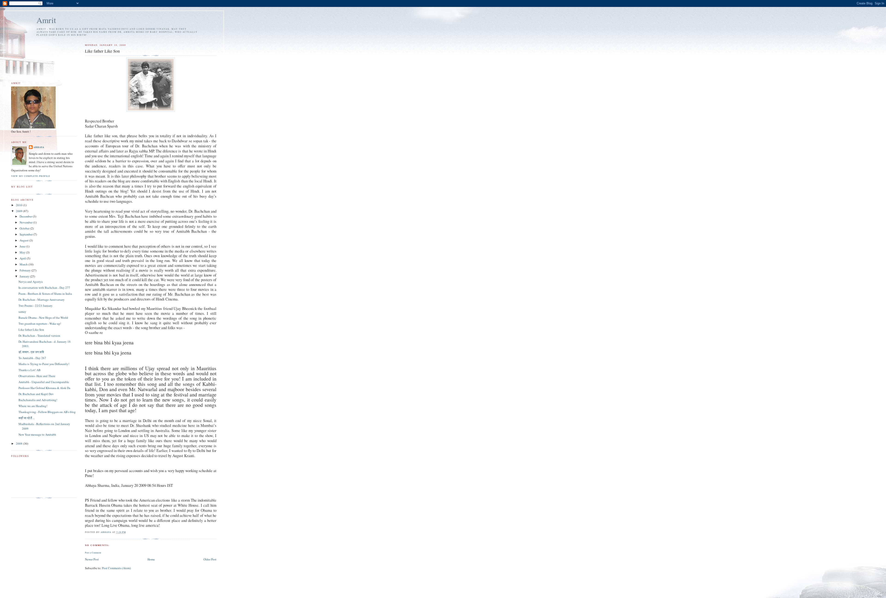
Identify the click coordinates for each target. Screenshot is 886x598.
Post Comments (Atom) (116, 568)
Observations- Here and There (36, 376)
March (24, 264)
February (25, 270)
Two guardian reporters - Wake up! (39, 323)
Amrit (46, 20)
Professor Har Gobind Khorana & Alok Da (44, 388)
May (23, 252)
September (26, 234)
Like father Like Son (31, 329)
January (25, 276)
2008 (19, 443)
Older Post (210, 559)
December (26, 216)
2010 (19, 205)
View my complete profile (30, 176)
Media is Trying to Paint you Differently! (43, 364)
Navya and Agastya (30, 282)
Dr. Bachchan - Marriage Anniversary (41, 300)
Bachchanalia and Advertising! (37, 400)
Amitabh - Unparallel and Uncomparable (43, 382)
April (23, 258)
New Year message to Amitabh (37, 434)
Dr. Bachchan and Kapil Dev (36, 394)
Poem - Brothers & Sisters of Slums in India (45, 294)
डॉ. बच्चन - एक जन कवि (31, 352)
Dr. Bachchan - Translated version (39, 335)
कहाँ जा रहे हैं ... (26, 418)
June (23, 246)
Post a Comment (93, 552)
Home (151, 559)
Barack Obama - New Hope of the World (43, 317)
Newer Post (92, 559)
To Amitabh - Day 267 (32, 358)
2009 (19, 211)
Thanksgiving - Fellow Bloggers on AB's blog (47, 412)
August (24, 240)
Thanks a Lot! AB (29, 370)
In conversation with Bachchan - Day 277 (44, 288)
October (25, 228)
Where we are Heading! (32, 406)
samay (22, 311)
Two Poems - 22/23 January (35, 305)
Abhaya (38, 147)
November (26, 222)
